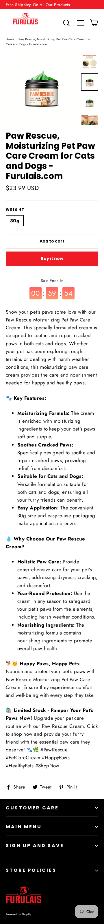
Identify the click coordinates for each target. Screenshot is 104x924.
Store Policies (31, 870)
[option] (42, 89)
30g (14, 220)
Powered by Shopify (18, 914)
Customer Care (32, 807)
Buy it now (52, 258)
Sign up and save (35, 845)
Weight (15, 210)
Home (10, 39)
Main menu (24, 826)
